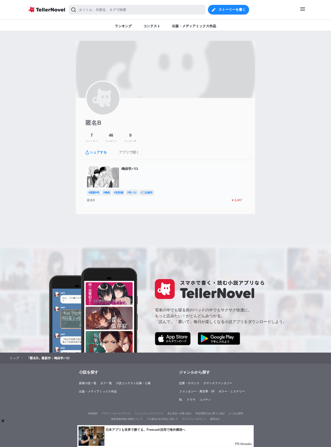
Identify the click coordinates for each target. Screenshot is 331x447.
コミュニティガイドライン (149, 413)
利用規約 (93, 413)
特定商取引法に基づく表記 (210, 413)
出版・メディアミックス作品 (98, 391)
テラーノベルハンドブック (116, 413)
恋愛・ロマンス (189, 383)
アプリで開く (129, 152)
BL (181, 399)
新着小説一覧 (87, 383)
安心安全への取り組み (179, 413)
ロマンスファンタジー (217, 383)
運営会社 (215, 419)
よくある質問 (236, 413)
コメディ (205, 399)
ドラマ (191, 399)
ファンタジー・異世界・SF (197, 391)
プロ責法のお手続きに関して (162, 419)
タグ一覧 (106, 383)
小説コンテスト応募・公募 (133, 383)
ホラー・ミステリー (232, 391)
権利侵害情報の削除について (127, 419)
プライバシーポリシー (194, 419)
